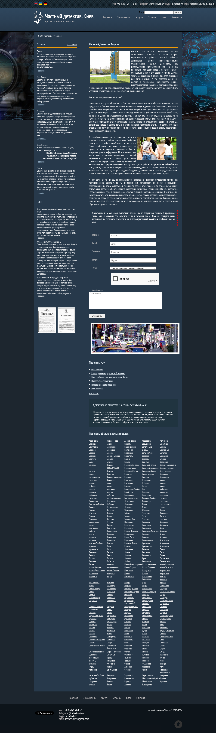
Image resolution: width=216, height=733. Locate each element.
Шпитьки (110, 681)
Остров (162, 594)
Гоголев (92, 489)
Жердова (110, 510)
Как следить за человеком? (49, 241)
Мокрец (163, 576)
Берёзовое (111, 449)
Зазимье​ (92, 516)
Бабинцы (92, 443)
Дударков (128, 507)
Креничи (92, 546)
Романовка (164, 627)
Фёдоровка (146, 663)
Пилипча (163, 606)
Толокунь (92, 660)
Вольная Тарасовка (114, 477)
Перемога (93, 600)
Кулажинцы (93, 549)
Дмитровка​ (128, 504)
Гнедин (144, 486)
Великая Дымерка (131, 464)
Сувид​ (162, 651)
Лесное (127, 552)
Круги (109, 546)
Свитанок (145, 636)
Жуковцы (92, 513)
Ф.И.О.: (95, 235)
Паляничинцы (94, 597)
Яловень (127, 684)
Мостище (163, 579)
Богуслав (163, 452)
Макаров (110, 564)
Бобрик (92, 452)
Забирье (110, 513)
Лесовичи (146, 552)
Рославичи (128, 630)
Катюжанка (93, 528)
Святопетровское (166, 636)
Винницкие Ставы (149, 470)
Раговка (127, 621)
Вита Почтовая (165, 470)
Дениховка (93, 501)
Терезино (145, 657)
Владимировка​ (148, 473)
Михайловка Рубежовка (147, 577)
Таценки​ (127, 657)
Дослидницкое (112, 507)
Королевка (128, 540)
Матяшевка (93, 573)
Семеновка (111, 639)
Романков (146, 627)
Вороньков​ (93, 480)
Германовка (128, 483)
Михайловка (129, 576)
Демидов (163, 498)
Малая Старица (130, 567)
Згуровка (110, 519)
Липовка (127, 555)
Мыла (91, 585)
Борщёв (110, 458)
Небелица (111, 585)
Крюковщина (147, 546)
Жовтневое (128, 510)
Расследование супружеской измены (108, 373)
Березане (92, 449)
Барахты (127, 443)
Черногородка (147, 675)
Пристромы (111, 618)
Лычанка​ (92, 561)
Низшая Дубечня (131, 588)
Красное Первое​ (130, 543)
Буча (91, 461)
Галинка (92, 483)
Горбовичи (164, 489)
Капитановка (129, 525)
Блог (164, 17)
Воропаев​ (110, 480)
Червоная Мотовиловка (165, 671)
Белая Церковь (130, 446)
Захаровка (93, 519)
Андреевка (146, 440)
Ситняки (92, 642)
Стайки (144, 648)
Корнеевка (111, 540)
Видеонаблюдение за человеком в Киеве (109, 377)
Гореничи (92, 492)
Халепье (110, 666)
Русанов (92, 633)
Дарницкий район (149, 498)
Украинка (92, 663)
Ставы (162, 645)
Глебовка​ (145, 483)
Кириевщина (112, 531)
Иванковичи (94, 522)
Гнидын (162, 486)
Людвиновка (165, 561)
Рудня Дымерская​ (167, 630)
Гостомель (163, 492)
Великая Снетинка (149, 464)
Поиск (141, 12)
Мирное (145, 573)
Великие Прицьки (166, 467)
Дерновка (164, 501)
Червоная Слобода (96, 675)
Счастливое (128, 654)
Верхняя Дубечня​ (131, 470)
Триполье (145, 660)
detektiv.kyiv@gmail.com (202, 4)
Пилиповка (146, 606)
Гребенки (110, 495)
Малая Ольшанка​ (95, 567)
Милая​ (127, 573)
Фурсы (91, 666)
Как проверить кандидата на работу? (53, 277)
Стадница (128, 648)
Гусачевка (93, 498)
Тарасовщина (94, 657)
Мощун (127, 582)
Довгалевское (165, 504)
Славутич (145, 642)
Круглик (127, 546)
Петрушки (110, 606)
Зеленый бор (129, 519)
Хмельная (128, 666)
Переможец (111, 600)
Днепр (144, 504)
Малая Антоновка (149, 564)
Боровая (145, 455)
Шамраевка (111, 678)
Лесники (110, 552)
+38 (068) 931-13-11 (127, 4)
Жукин (162, 510)
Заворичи (163, 513)
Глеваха (163, 483)
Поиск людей (97, 388)
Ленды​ (162, 549)
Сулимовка (93, 654)
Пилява (109, 609)
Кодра (91, 534)
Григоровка (146, 495)
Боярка (127, 458)
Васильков (164, 461)
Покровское (111, 615)
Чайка (144, 669)
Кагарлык (146, 522)
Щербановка (147, 681)
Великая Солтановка (168, 464)
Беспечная (128, 449)
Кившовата (146, 528)
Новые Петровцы (149, 591)
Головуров (111, 489)
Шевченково (129, 678)
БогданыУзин (147, 452)
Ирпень (110, 522)
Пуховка (92, 621)
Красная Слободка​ (96, 543)
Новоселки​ (111, 591)
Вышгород (128, 480)
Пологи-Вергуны (166, 615)
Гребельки (93, 495)
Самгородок (111, 636)
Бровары (145, 458)
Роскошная (111, 630)
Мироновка (164, 573)
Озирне (110, 594)
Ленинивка (93, 552)
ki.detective (177, 4)
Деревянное (129, 501)
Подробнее (41, 71)
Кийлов (92, 531)
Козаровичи (129, 534)
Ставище (145, 645)
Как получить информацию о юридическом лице (56, 210)
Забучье (127, 513)
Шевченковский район (151, 678)
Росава (92, 630)
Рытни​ (126, 633)
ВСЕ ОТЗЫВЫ (72, 44)
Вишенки (110, 473)
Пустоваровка (165, 618)
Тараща (110, 657)
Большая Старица (113, 455)
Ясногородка (147, 684)
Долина (92, 507)
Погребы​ (127, 612)
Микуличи (110, 573)
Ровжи (144, 624)
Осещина (145, 594)
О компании (123, 17)
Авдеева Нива (112, 440)
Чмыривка (164, 675)
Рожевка (110, 627)
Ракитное (145, 621)
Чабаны (127, 669)
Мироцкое (93, 576)
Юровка (92, 684)
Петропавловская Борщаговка (96, 607)
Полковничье (147, 615)
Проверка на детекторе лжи (103, 384)
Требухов (128, 660)
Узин (162, 660)
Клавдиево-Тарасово (150, 531)
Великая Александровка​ (113, 466)
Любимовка (146, 561)
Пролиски (128, 618)
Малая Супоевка (148, 567)
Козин (162, 534)
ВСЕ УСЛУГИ (94, 393)
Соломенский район (97, 645)
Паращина (111, 597)
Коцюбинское (147, 540)
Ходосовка (146, 666)
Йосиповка (128, 522)
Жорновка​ (146, 510)
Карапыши (164, 525)
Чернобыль (128, 675)
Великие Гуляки (130, 467)
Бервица (163, 446)
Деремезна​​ (146, 501)
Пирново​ (145, 609)
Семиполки (128, 639)
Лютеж (91, 564)
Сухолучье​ (111, 654)
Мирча (109, 576)
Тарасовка (164, 654)
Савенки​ (163, 633)
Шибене (163, 678)
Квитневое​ (128, 528)
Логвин (92, 558)
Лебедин (145, 549)
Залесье (127, 516)
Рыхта (144, 633)
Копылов (92, 540)
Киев (162, 528)
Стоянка (145, 651)
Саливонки (93, 636)
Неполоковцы (94, 588)
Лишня (162, 555)
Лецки (109, 555)
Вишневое (128, 473)
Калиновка (164, 522)
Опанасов (128, 594)
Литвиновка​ (146, 555)
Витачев (92, 473)
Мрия (144, 582)
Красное (110, 543)
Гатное (109, 483)
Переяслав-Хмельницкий (129, 601)
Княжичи (163, 531)
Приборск (92, 618)
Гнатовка (127, 486)
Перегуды (163, 597)
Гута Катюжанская (113, 498)
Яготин (109, 684)
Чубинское (93, 678)
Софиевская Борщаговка (111, 647)
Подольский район (96, 615)
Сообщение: (97, 290)
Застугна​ (163, 516)
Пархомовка (129, 597)
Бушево (110, 461)
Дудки (144, 507)
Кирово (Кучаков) (131, 531)
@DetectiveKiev (156, 4)
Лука (144, 558)
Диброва (110, 504)
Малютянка (128, 570)
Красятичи (146, 543)
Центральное (112, 669)
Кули (109, 549)
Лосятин (127, 558)
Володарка (164, 473)
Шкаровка (93, 681)
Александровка (130, 440)
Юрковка (163, 681)
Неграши (127, 585)
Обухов (92, 594)
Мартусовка (146, 570)
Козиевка (146, 534)
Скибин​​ (127, 642)
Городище (146, 492)
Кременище (164, 543)
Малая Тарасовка (166, 567)
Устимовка (111, 663)
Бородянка (164, 455)
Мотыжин (110, 582)
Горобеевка (128, 492)
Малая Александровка (133, 564)
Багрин (109, 443)
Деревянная (111, 501)
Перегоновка (147, 597)
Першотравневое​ (166, 600)
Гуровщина (164, 495)
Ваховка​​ (92, 464)
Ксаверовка (164, 546)
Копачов (163, 537)
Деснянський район (96, 504)
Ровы (162, 624)
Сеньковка (146, 639)
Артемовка (164, 440)
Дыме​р (162, 507)
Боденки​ (92, 455)
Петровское (164, 603)
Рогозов (92, 627)
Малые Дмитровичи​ (97, 570)
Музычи (163, 582)
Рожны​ (127, 627)
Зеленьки (145, 519)
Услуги (139, 17)
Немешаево (164, 585)
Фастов (127, 663)
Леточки (92, 555)
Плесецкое (164, 609)
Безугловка (93, 446)
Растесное (93, 624)
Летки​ (162, 552)
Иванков (163, 519)
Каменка (110, 525)
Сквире (109, 642)
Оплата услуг (97, 369)
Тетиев (162, 657)
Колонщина (111, 537)
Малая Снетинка (113, 567)
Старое (162, 648)
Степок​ (127, 651)
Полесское (128, 615)
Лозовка (110, 558)
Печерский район (131, 606)
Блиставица (164, 449)
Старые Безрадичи (96, 651)
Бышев (127, 461)
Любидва (128, 561)
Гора (143, 489)
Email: (94, 243)
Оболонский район (167, 591)
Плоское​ (92, 612)
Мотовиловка (94, 582)
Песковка (145, 603)
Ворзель (145, 477)
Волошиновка (94, 477)
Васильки (145, 461)
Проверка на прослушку (102, 380)
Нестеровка (111, 588)
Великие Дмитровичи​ (150, 467)
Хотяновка (93, 669)
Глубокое (92, 486)
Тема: (94, 268)
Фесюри (163, 663)
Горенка (110, 492)
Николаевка (147, 588)
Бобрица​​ (110, 452)
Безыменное (112, 446)
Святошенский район (97, 639)
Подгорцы (146, 612)
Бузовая (163, 458)
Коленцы (92, 537)
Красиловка (164, 540)
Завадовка (146, 513)
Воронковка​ (164, 477)
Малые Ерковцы (113, 570)
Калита (92, 525)
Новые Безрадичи (131, 591)
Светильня (128, 636)
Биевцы (145, 449)
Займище (110, 516)
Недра (144, 585)
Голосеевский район (132, 489)
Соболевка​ (164, 642)
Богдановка (128, 452)
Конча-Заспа (129, 537)
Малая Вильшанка (167, 564)
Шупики (127, 681)
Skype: (95, 259)
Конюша (145, 537)
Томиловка (111, 660)
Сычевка (145, 654)
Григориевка (129, 495)
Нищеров (163, 588)
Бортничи (92, 458)
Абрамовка (93, 440)
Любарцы (110, 561)
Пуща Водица (112, 621)
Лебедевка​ (128, 549)
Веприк (92, 470)
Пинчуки (127, 609)
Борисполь (128, 455)
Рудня (144, 630)
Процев (145, 618)
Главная (107, 17)
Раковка (163, 621)
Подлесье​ (163, 612)
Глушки (109, 486)
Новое (91, 591)
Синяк (162, 639)
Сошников (128, 645)
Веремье (110, 470)
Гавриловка (146, 480)
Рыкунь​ (109, 633)
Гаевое (162, 480)
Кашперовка (112, 528)
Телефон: (96, 251)
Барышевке (146, 443)
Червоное (110, 675)
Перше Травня (147, 600)
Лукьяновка (164, 558)
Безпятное (164, 443)
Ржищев (127, 624)
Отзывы (152, 17)
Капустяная (146, 525)
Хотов (162, 666)
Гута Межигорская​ (131, 498)
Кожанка (110, 534)
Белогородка (147, 446)
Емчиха (92, 510)
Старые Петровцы (114, 651)
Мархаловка (165, 570)
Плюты (109, 612)
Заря (144, 516)
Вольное (127, 477)
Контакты (177, 17)
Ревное (109, 624)
